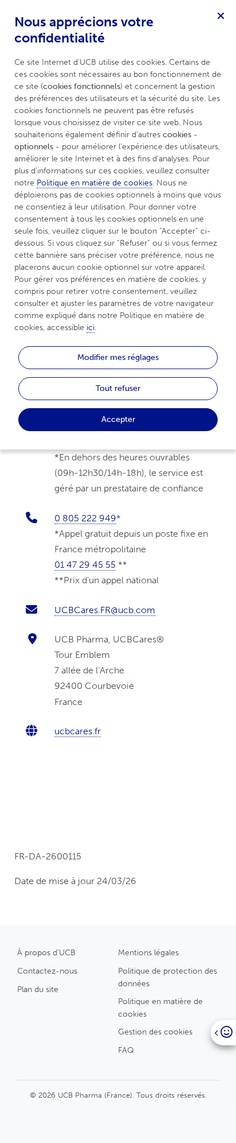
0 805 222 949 (85, 518)
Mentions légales (148, 952)
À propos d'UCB (46, 952)
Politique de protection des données (167, 977)
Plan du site (37, 989)
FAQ (126, 1050)
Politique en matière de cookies (160, 1007)
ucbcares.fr (77, 731)
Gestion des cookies (155, 1031)
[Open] (223, 1032)
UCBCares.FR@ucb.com (104, 610)
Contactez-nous (47, 971)
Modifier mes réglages (118, 357)
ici (90, 327)
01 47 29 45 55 (85, 564)
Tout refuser (118, 388)
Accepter (118, 419)
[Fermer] (220, 15)
